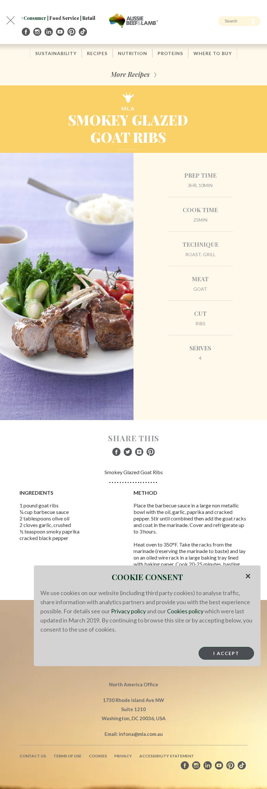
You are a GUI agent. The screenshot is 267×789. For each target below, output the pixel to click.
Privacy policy (128, 611)
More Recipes (130, 74)
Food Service (64, 18)
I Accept (226, 653)
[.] (83, 32)
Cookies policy (185, 611)
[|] (26, 32)
